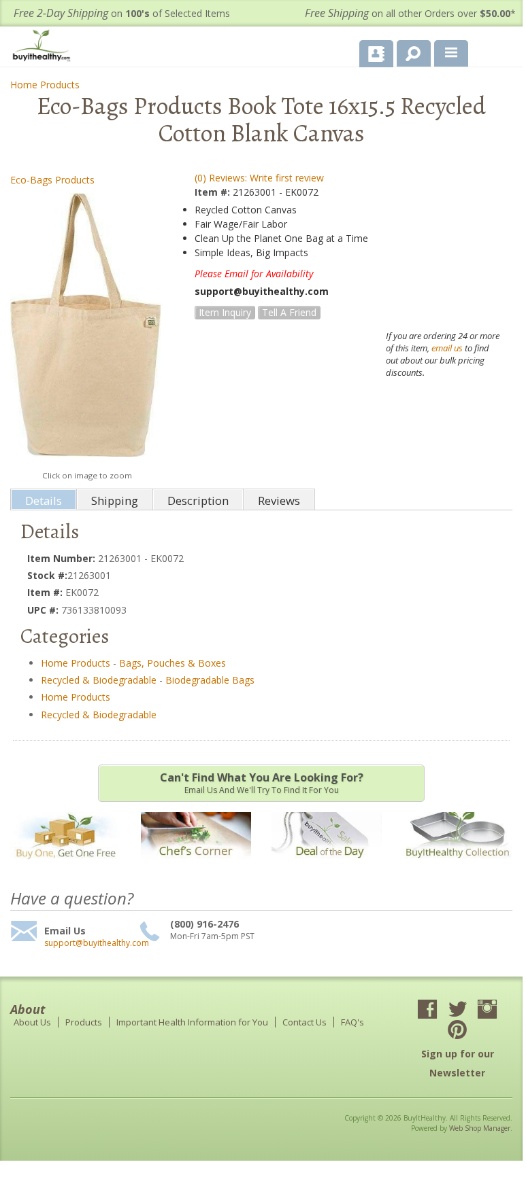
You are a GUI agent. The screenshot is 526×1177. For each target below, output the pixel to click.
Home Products (45, 84)
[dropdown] (451, 53)
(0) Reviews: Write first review (259, 177)
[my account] (376, 53)
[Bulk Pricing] (457, 866)
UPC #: (44, 609)
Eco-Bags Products (52, 179)
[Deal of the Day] (327, 866)
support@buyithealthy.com (90, 943)
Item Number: (62, 558)
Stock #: (47, 575)
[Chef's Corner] (196, 866)
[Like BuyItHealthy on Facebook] (427, 1010)
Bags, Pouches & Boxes (172, 662)
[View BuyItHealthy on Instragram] (487, 1010)
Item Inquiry (225, 312)
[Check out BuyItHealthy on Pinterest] (457, 1031)
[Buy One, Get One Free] (65, 866)
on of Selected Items (122, 13)
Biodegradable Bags (209, 679)
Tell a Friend (289, 312)
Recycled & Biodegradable (99, 679)
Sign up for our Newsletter (457, 1063)
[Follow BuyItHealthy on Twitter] (457, 1010)
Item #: (214, 192)
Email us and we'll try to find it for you (261, 783)
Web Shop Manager (479, 1128)
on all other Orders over (410, 13)
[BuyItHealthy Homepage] (44, 47)
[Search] (409, 51)
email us (447, 348)
